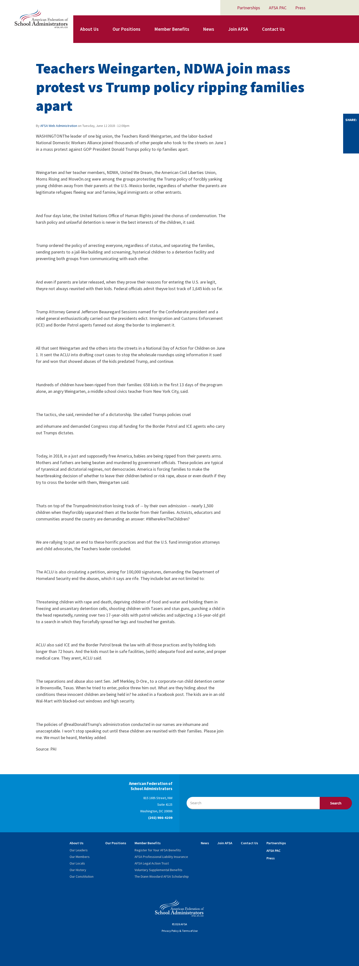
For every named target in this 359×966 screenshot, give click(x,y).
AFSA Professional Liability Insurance (161, 856)
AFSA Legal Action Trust (152, 863)
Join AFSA (238, 29)
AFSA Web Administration (58, 125)
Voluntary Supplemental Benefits (158, 870)
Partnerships (248, 7)
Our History (78, 870)
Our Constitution (82, 876)
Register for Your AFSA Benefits (158, 850)
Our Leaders (79, 850)
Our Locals (77, 863)
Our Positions (126, 29)
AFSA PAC (277, 7)
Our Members (80, 856)
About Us (89, 29)
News (208, 29)
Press (300, 7)
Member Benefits (171, 29)
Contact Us (273, 29)
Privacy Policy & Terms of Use (180, 931)
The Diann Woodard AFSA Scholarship (162, 876)
